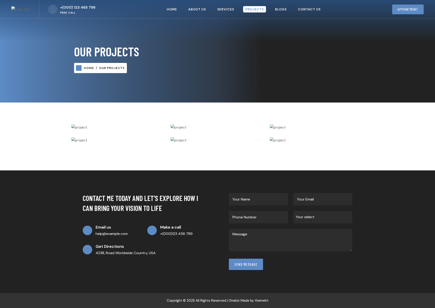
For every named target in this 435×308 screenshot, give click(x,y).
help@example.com (112, 233)
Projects (254, 9)
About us (197, 9)
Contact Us (309, 9)
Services (225, 9)
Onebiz (234, 300)
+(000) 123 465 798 (77, 7)
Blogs (281, 9)
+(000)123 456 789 (176, 233)
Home (172, 9)
